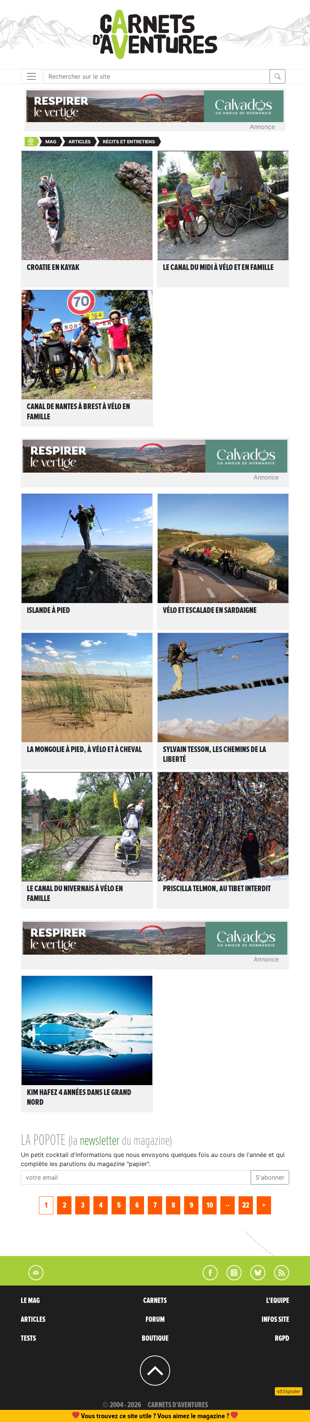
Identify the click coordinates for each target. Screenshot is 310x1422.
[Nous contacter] (32, 1278)
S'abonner (270, 1177)
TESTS (28, 1338)
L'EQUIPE (277, 1300)
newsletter (99, 1141)
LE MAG (30, 1300)
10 (209, 1205)
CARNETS (155, 1300)
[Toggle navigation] (31, 76)
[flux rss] (278, 1278)
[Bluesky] (254, 1278)
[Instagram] (231, 1278)
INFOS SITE (275, 1319)
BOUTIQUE (155, 1338)
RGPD (282, 1338)
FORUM (155, 1319)
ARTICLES (33, 1319)
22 (245, 1205)
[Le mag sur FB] (207, 1278)
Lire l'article (89, 205)
